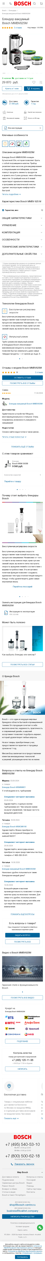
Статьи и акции (8, 1192)
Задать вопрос (22, 935)
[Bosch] (23, 3)
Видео (29, 1183)
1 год (33, 104)
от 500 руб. (14, 104)
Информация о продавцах (32, 1253)
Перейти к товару (12, 481)
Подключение (8, 1180)
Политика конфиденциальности (22, 1223)
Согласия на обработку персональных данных (25, 1251)
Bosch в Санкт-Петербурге (14, 1195)
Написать (22, 1069)
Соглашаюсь (22, 1257)
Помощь (30, 1186)
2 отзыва (18, 28)
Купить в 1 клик (12, 89)
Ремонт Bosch (8, 1186)
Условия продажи (22, 1226)
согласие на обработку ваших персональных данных (23, 1247)
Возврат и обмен (9, 1189)
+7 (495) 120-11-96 (22, 1060)
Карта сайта (22, 1230)
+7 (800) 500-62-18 (22, 1156)
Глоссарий (31, 1180)
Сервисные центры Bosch (13, 1183)
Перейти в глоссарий (22, 587)
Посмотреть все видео (22, 998)
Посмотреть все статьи (22, 665)
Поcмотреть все (22, 942)
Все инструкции (15, 128)
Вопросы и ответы (35, 1177)
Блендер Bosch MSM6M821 (14, 787)
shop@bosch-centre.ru (23, 1204)
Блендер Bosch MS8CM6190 (14, 827)
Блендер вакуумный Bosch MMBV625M (19, 869)
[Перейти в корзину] (41, 3)
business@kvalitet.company (22, 1210)
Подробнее (22, 1041)
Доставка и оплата (10, 1177)
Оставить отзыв (22, 378)
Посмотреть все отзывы (22, 383)
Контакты (31, 1192)
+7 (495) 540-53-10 (22, 1144)
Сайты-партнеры (34, 1189)
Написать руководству (22, 1217)
